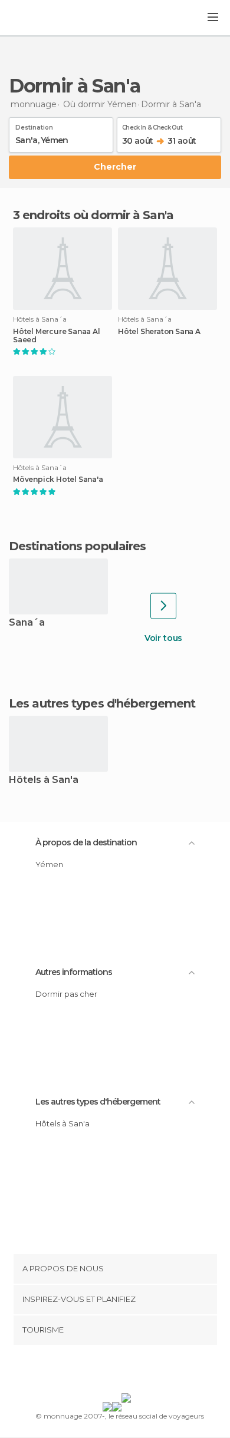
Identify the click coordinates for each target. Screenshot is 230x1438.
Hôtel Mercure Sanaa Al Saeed (56, 336)
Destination (34, 125)
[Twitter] (112, 1371)
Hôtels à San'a (43, 780)
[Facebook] (97, 1371)
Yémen (49, 864)
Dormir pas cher (66, 994)
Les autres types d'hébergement (97, 1101)
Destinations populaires (77, 546)
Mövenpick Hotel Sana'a (58, 479)
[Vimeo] (127, 1371)
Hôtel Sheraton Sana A (159, 332)
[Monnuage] (41, 18)
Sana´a (27, 623)
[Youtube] (143, 1371)
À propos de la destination (86, 842)
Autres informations (73, 972)
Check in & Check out (152, 125)
